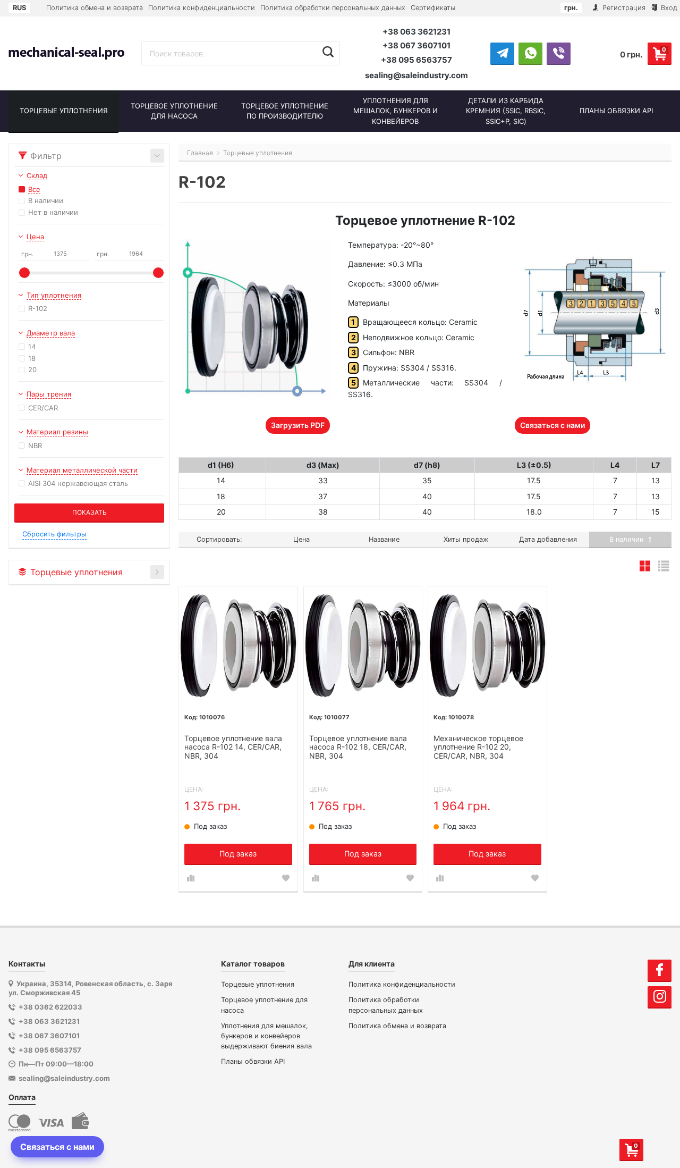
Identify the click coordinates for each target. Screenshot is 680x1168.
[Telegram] (502, 53)
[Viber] (559, 53)
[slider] (24, 272)
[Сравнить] (190, 878)
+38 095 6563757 (416, 60)
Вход (668, 8)
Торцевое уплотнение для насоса (264, 1005)
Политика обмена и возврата (94, 8)
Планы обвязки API (253, 1061)
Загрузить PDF (298, 425)
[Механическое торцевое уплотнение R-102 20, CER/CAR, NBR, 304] (487, 645)
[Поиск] (328, 52)
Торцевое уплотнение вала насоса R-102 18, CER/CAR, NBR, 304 (358, 747)
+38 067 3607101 (416, 45)
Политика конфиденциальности (201, 8)
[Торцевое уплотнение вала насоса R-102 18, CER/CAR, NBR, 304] (363, 645)
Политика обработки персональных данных (332, 8)
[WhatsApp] (530, 53)
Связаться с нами (552, 425)
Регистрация (622, 8)
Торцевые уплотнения (257, 984)
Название (384, 539)
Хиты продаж (466, 539)
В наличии (627, 539)
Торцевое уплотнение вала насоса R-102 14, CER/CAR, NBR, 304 (233, 747)
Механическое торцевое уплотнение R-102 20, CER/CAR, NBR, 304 (478, 747)
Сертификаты (433, 8)
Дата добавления (548, 539)
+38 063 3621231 (416, 32)
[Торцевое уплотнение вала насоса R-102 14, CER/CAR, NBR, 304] (238, 645)
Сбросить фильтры (54, 534)
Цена (301, 539)
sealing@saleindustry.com (416, 75)
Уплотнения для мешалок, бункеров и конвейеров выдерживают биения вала (266, 1036)
